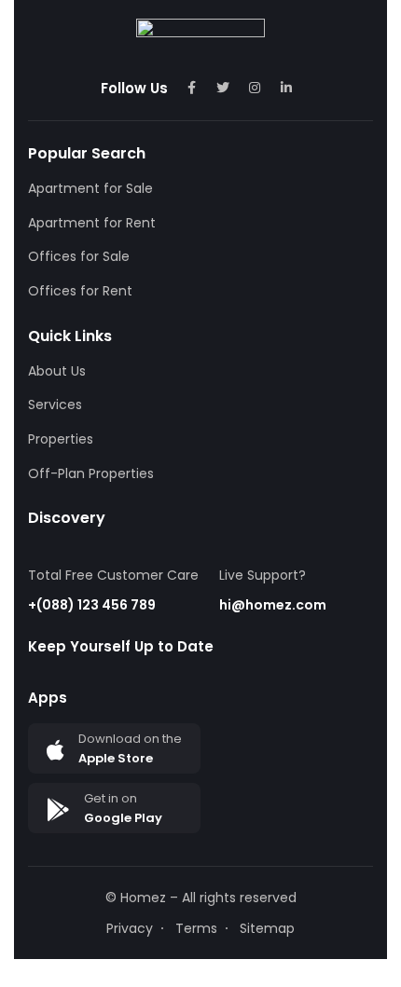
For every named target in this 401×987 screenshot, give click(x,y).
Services (55, 404)
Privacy (129, 928)
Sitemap (267, 928)
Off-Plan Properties (91, 473)
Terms (196, 928)
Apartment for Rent (92, 222)
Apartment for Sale (90, 188)
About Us (57, 371)
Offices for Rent (80, 290)
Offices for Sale (79, 256)
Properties (60, 439)
